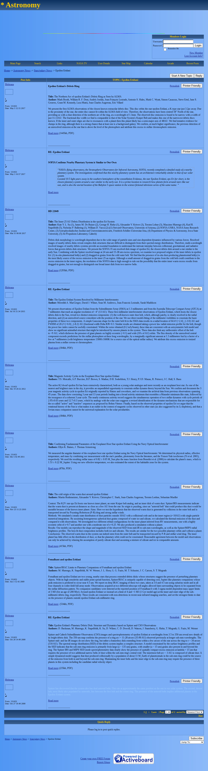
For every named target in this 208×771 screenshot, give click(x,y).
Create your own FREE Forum (95, 758)
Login (198, 45)
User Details (104, 63)
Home (7, 70)
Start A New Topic (181, 75)
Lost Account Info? (193, 55)
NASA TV (82, 63)
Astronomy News (21, 70)
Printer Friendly (192, 85)
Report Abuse (103, 762)
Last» (155, 712)
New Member (196, 52)
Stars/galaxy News (43, 70)
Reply (199, 75)
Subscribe (196, 738)
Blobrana (9, 84)
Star (200, 715)
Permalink (174, 86)
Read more (53, 133)
